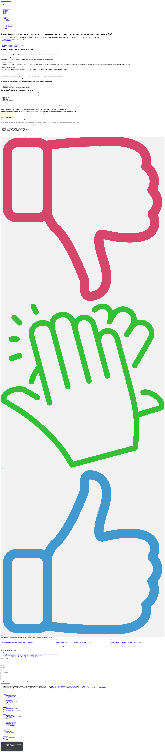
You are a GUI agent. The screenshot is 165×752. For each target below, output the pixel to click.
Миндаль (5, 11)
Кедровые (8, 20)
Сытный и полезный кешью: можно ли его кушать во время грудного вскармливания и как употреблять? (83, 687)
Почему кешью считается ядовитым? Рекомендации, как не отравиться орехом (20, 656)
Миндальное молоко (12, 728)
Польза (7, 703)
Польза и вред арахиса (11, 696)
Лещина (7, 739)
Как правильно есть (12, 704)
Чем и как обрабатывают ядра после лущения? (13, 45)
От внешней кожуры (10, 41)
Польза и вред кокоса (10, 717)
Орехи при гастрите (10, 732)
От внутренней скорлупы (11, 43)
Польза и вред (9, 26)
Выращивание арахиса (11, 695)
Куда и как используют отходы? (10, 44)
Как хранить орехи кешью (6, 117)
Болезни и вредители (13, 701)
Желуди (7, 25)
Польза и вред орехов (8, 731)
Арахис (4, 13)
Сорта (9, 702)
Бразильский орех (10, 24)
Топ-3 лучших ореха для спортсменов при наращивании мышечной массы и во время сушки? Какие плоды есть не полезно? (30, 654)
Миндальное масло (10, 724)
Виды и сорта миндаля (11, 722)
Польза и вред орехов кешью (12, 712)
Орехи (2, 2)
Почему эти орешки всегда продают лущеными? (13, 39)
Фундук (5, 17)
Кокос (4, 14)
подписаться (35, 681)
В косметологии (11, 725)
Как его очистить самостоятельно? (10, 46)
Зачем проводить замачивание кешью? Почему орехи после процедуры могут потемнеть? (23, 655)
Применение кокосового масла (15, 716)
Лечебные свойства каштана (12, 708)
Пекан (7, 21)
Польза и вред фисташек (11, 737)
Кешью (4, 12)
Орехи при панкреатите (11, 733)
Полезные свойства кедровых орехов (14, 710)
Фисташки (5, 16)
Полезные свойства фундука (12, 740)
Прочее (4, 18)
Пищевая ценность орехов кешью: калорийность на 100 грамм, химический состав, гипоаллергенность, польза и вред (29, 652)
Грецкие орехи (6, 9)
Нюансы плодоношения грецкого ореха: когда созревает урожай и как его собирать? (69, 686)
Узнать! (9, 749)
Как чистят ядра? (7, 40)
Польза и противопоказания (12, 719)
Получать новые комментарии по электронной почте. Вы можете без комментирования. (25, 681)
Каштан (7, 19)
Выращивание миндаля (11, 723)
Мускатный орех (9, 22)
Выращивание (9, 700)
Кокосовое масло (9, 715)
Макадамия (5, 10)
